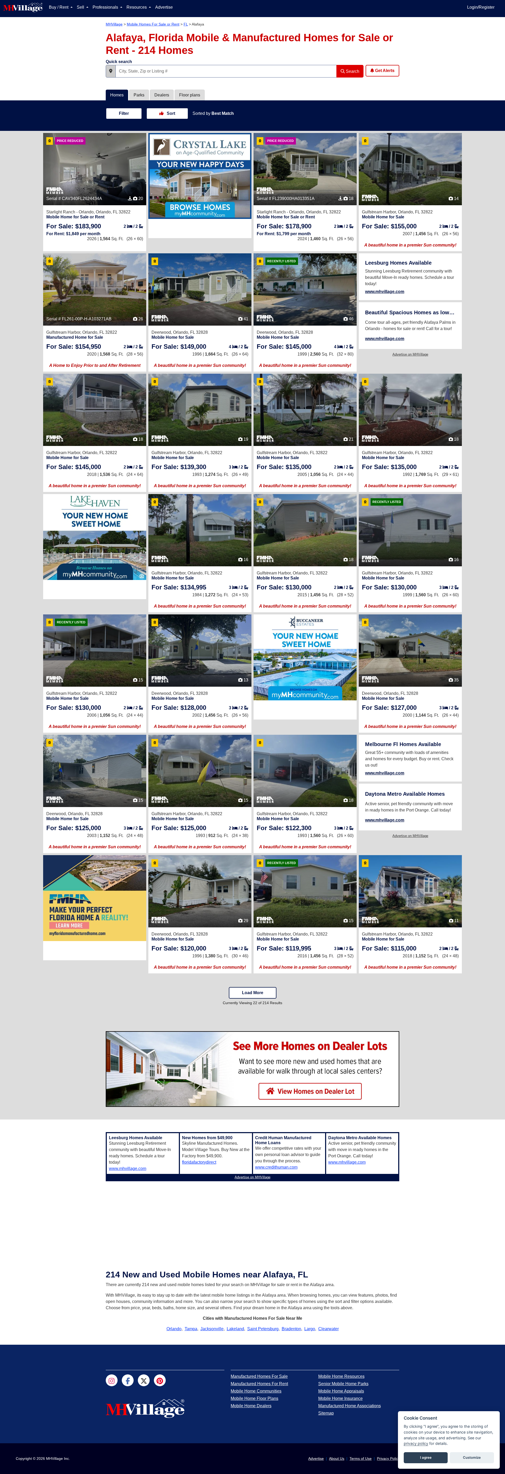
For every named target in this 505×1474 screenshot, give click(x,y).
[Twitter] (144, 1380)
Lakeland (235, 1329)
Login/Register (480, 7)
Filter (124, 113)
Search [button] (352, 71)
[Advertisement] (252, 1220)
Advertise (164, 7)
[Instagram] (112, 1380)
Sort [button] (170, 113)
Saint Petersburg (263, 1329)
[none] (199, 176)
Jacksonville (212, 1329)
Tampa (191, 1329)
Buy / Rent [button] (59, 7)
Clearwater (328, 1329)
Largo (309, 1329)
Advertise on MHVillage (410, 354)
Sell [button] (81, 7)
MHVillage (114, 24)
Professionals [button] (106, 7)
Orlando (173, 1329)
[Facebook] (128, 1380)
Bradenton (291, 1329)
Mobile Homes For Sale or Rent (153, 24)
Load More (252, 992)
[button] (111, 71)
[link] (73, 226)
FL (186, 24)
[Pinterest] (160, 1380)
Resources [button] (137, 7)
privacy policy (416, 1443)
